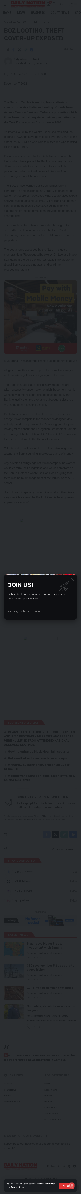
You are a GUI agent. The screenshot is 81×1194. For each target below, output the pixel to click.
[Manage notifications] (72, 1185)
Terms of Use (18, 1187)
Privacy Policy (47, 1183)
